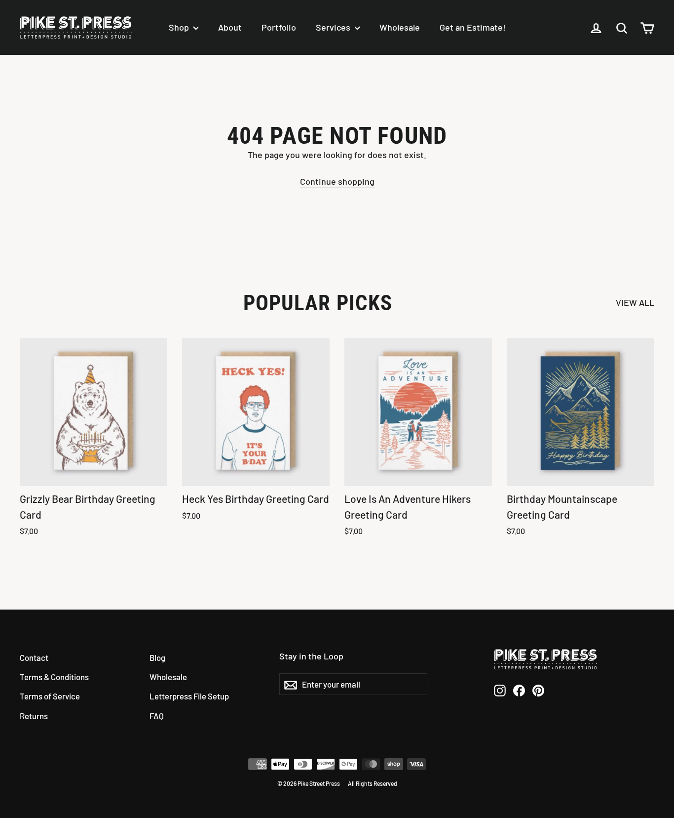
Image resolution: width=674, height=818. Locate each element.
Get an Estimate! (473, 27)
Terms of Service (50, 696)
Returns (34, 716)
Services (334, 27)
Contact (34, 657)
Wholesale (399, 27)
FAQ (157, 716)
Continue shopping (337, 181)
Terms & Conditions (54, 677)
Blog (157, 657)
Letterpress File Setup (189, 696)
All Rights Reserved (372, 783)
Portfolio (279, 27)
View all (635, 302)
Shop (180, 27)
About (230, 27)
